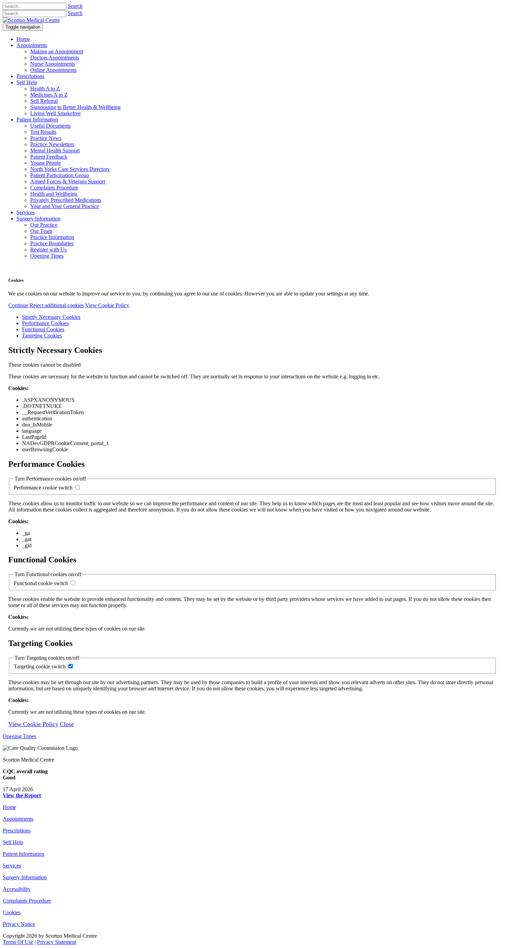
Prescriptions (17, 830)
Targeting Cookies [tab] (42, 335)
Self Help (13, 842)
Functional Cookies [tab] (43, 329)
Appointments (18, 819)
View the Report (22, 795)
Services (12, 866)
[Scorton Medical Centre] (31, 20)
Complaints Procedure (27, 901)
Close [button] (67, 724)
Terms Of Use (18, 942)
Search (75, 6)
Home (9, 807)
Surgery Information (25, 877)
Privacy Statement (56, 942)
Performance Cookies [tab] (45, 323)
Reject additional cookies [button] (57, 305)
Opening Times (19, 736)
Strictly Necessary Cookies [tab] (51, 317)
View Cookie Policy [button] (107, 305)
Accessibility (17, 889)
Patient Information (23, 854)
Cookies (12, 912)
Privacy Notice (19, 924)
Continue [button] (18, 305)
